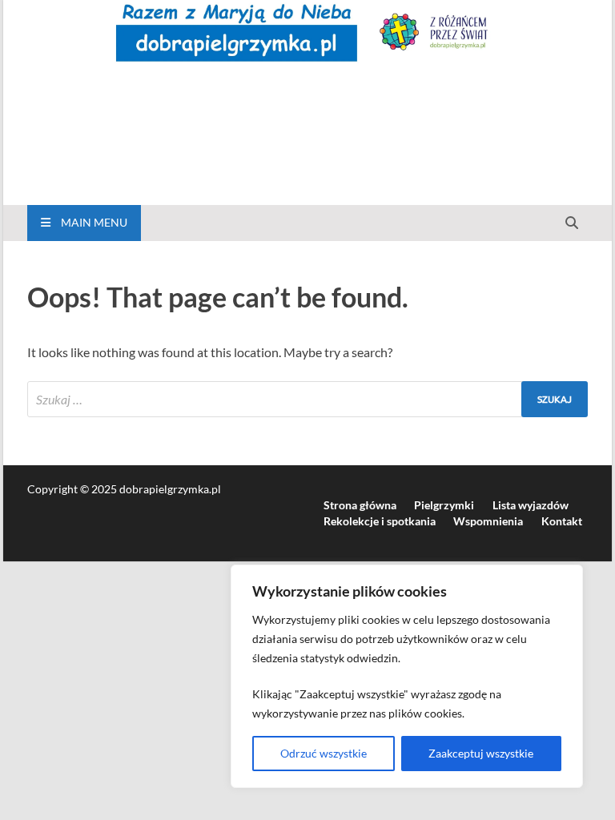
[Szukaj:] (307, 399)
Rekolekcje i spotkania (380, 521)
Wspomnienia (488, 521)
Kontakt (561, 521)
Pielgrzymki (444, 505)
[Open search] (572, 223)
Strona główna (360, 505)
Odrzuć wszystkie (323, 753)
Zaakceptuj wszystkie (480, 753)
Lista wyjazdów (530, 505)
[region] (407, 676)
